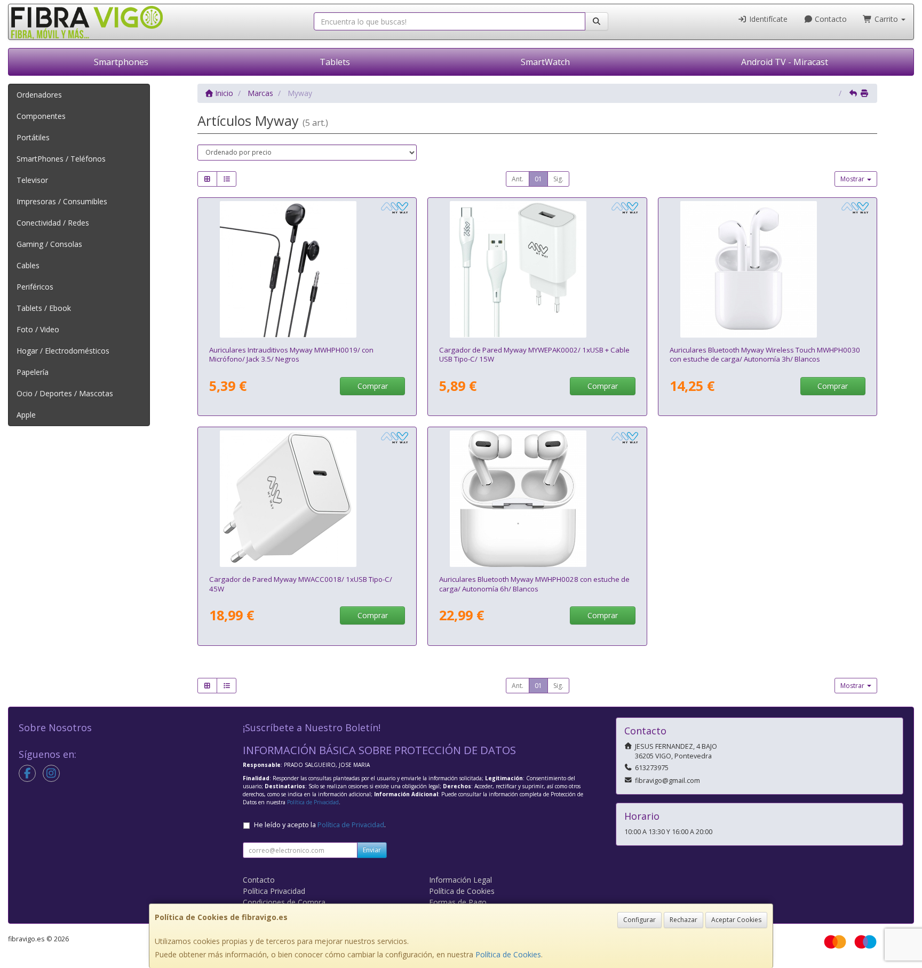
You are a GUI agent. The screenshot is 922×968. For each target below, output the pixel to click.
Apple (26, 415)
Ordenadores (39, 95)
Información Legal (460, 880)
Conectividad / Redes (53, 223)
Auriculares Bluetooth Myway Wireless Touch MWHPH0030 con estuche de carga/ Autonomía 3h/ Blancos (765, 354)
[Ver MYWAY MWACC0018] (307, 498)
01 (538, 178)
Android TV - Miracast (784, 62)
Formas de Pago (458, 902)
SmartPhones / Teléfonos (61, 159)
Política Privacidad (274, 891)
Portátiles (33, 137)
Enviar (372, 849)
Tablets (335, 62)
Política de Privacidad (313, 802)
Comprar (372, 386)
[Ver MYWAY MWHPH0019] (307, 269)
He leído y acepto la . (320, 824)
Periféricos (35, 287)
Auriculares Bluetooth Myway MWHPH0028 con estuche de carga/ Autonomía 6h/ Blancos (534, 583)
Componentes (41, 116)
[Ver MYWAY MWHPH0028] (537, 498)
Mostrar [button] (853, 178)
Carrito (886, 19)
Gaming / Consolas (49, 244)
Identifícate (767, 19)
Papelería (33, 372)
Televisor (32, 180)
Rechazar (683, 919)
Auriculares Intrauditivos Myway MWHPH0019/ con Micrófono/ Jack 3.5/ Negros (291, 354)
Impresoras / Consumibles (62, 201)
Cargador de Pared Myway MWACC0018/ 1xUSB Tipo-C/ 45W (300, 583)
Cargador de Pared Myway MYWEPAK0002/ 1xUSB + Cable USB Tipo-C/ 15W (534, 354)
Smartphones (121, 62)
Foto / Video (38, 329)
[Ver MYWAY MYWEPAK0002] (537, 269)
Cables (28, 265)
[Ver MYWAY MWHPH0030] (768, 269)
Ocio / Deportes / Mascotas (65, 393)
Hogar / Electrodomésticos (63, 351)
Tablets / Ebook (44, 308)
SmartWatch (545, 62)
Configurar (639, 919)
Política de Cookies (508, 954)
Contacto (830, 19)
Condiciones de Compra (284, 902)
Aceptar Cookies (736, 919)
